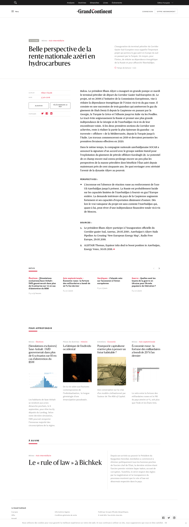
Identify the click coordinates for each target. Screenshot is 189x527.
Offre (13, 515)
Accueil (14, 518)
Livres (105, 2)
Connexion (147, 11)
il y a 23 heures (35, 293)
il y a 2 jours (68, 290)
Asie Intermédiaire (56, 40)
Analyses (70, 2)
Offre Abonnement (166, 11)
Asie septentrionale (147, 341)
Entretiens (101, 341)
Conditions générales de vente (66, 515)
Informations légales (62, 511)
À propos (14, 511)
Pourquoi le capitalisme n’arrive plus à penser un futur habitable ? (111, 349)
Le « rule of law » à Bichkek (65, 463)
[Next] (159, 268)
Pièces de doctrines (71, 341)
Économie (111, 341)
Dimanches (94, 2)
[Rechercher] (28, 2)
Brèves (44, 40)
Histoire (84, 341)
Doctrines (82, 2)
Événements (117, 2)
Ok (166, 522)
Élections (39, 341)
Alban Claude (46, 92)
